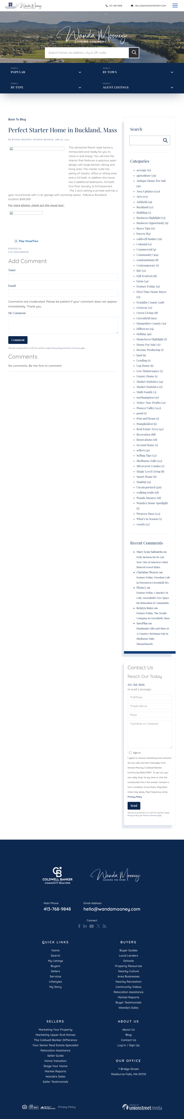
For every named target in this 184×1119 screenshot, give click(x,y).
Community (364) (147, 255)
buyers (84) (143, 234)
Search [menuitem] (55, 955)
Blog (128, 1035)
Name (12, 270)
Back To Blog (17, 119)
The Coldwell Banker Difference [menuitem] (55, 1040)
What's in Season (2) (149, 519)
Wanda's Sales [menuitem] (128, 1007)
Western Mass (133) (148, 514)
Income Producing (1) (150, 350)
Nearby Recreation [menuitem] (129, 981)
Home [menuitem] (55, 950)
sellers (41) (143, 450)
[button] (134, 53)
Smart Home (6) (147, 477)
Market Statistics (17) (150, 387)
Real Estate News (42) (150, 429)
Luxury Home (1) (147, 376)
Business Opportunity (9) (152, 223)
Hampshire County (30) (151, 323)
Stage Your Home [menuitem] (55, 1066)
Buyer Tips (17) (146, 228)
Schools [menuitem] (128, 961)
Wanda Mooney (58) (149, 498)
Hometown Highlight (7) (152, 339)
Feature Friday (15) (148, 286)
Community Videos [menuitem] (128, 987)
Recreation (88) (146, 434)
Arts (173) (142, 197)
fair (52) (141, 271)
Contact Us (128, 1040)
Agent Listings (116, 87)
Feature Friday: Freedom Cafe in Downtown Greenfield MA (153, 580)
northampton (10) (148, 397)
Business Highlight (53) (151, 218)
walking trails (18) (148, 492)
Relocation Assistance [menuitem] (128, 992)
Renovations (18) (147, 440)
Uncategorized (18, 252)
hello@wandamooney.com (150, 5)
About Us (128, 1029)
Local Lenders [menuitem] (128, 955)
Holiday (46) (144, 334)
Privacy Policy (56, 348)
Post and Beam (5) (148, 418)
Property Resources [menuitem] (128, 966)
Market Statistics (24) (150, 382)
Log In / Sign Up (129, 1045)
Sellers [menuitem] (55, 971)
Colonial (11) (144, 244)
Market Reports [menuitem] (128, 997)
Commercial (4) (146, 249)
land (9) (141, 355)
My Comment (17, 313)
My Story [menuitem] (55, 987)
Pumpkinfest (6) (147, 424)
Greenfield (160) (147, 318)
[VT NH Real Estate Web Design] (142, 1107)
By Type (17, 87)
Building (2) (144, 213)
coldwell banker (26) (149, 239)
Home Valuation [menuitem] (55, 1061)
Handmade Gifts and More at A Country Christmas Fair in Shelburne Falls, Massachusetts (153, 636)
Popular (18, 72)
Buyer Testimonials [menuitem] (129, 1002)
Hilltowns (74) (145, 329)
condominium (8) (147, 260)
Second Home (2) (147, 445)
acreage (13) (144, 170)
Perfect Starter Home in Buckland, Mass (62, 130)
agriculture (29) (146, 176)
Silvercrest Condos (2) (150, 466)
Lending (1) (144, 360)
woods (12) (143, 524)
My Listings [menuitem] (55, 961)
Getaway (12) (144, 308)
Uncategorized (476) (149, 487)
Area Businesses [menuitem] (128, 976)
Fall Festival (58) (147, 276)
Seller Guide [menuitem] (55, 1055)
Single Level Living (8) (150, 471)
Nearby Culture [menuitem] (128, 971)
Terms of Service (73, 348)
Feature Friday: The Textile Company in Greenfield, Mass (153, 615)
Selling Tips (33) (146, 455)
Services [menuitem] (55, 976)
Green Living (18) (147, 313)
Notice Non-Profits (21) (151, 403)
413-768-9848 (115, 5)
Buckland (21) (145, 207)
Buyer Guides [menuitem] (128, 950)
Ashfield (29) (144, 202)
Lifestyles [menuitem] (55, 981)
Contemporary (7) (148, 265)
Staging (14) (144, 482)
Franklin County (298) (150, 302)
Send (134, 805)
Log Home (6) (145, 366)
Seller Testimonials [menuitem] (55, 1081)
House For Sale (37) (148, 345)
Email (12, 286)
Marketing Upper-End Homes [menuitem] (55, 1035)
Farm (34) (142, 281)
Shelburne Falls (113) (149, 461)
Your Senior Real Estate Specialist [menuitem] (55, 1045)
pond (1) (142, 413)
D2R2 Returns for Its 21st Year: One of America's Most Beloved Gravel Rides (152, 562)
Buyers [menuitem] (55, 966)
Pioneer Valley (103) (149, 408)
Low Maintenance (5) (150, 371)
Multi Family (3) (146, 392)
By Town (110, 72)
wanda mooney (22, 139)
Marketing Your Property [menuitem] (55, 1029)
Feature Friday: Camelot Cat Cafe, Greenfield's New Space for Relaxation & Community (153, 598)
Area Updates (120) (148, 191)
